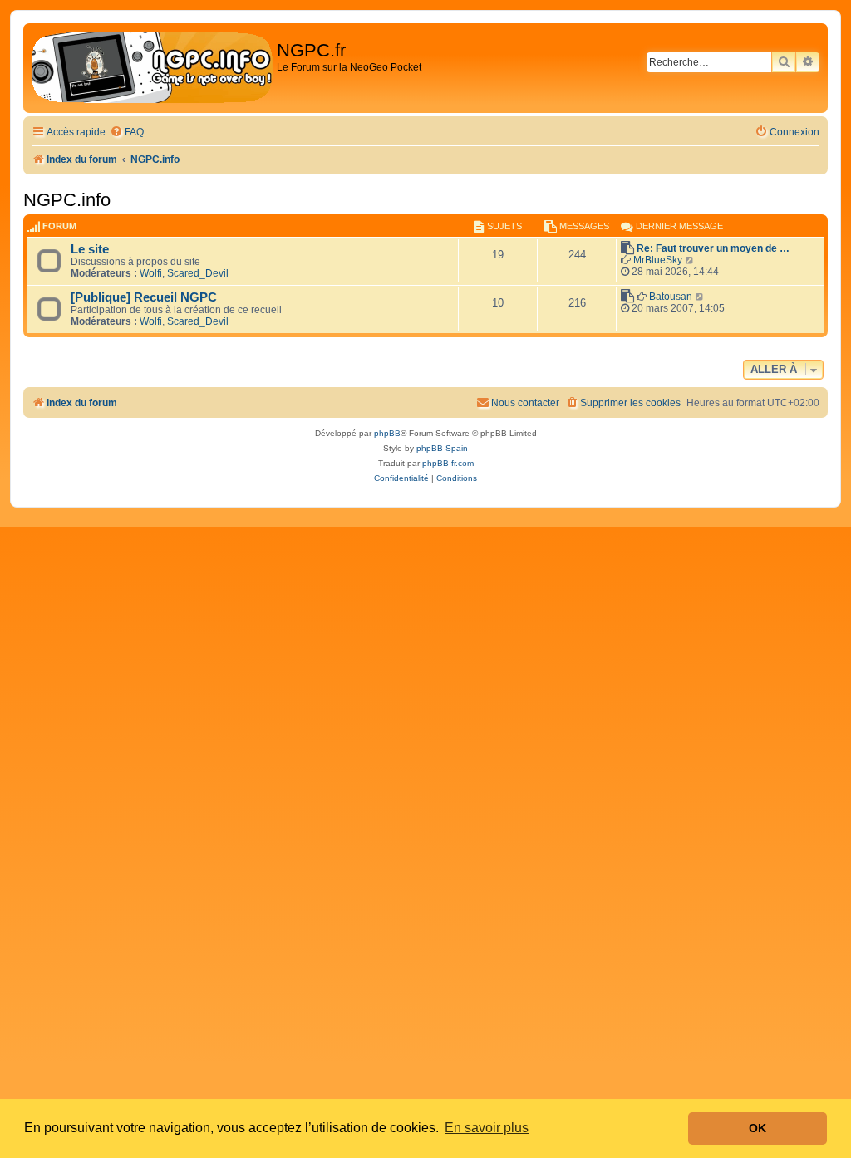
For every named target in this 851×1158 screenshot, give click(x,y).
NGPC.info (67, 199)
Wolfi (151, 273)
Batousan (670, 296)
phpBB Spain (442, 448)
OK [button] (757, 1128)
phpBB (387, 433)
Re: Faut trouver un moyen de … (713, 248)
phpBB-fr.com (448, 463)
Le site (90, 249)
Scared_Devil (198, 273)
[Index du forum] (152, 68)
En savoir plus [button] (487, 1128)
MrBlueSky (657, 260)
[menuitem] (127, 132)
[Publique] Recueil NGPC (144, 297)
